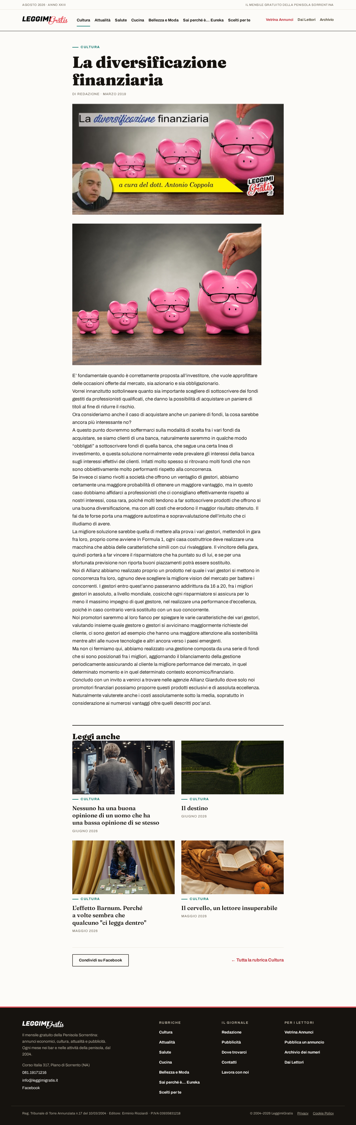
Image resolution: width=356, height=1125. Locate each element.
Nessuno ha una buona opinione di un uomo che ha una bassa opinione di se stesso (115, 815)
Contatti (229, 1062)
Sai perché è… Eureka (203, 20)
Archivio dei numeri (302, 1052)
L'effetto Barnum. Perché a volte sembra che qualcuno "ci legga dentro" (109, 915)
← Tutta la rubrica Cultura (257, 960)
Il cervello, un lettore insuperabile (229, 907)
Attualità (102, 20)
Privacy (302, 1113)
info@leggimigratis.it (40, 1080)
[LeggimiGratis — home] (45, 20)
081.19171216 (34, 1072)
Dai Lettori (306, 20)
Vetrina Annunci (279, 20)
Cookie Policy (323, 1113)
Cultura (83, 20)
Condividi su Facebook (100, 960)
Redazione (231, 1032)
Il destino (194, 808)
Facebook (31, 1088)
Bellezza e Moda (164, 20)
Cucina (137, 20)
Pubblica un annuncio (304, 1042)
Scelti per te (239, 20)
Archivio (327, 20)
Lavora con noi (235, 1072)
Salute (121, 20)
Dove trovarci (234, 1052)
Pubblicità (231, 1042)
